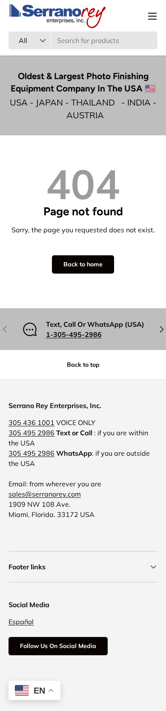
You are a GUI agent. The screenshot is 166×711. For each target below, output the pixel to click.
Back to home (83, 264)
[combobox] (83, 40)
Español (21, 621)
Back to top (83, 364)
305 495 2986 (31, 432)
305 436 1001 (31, 422)
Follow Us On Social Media (58, 646)
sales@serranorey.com (45, 494)
